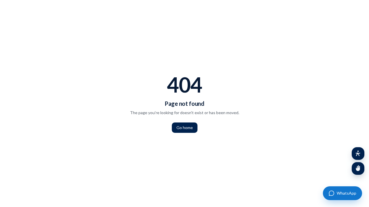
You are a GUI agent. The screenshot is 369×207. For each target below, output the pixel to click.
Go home (184, 127)
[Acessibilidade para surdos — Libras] (358, 168)
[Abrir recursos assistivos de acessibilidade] (358, 153)
